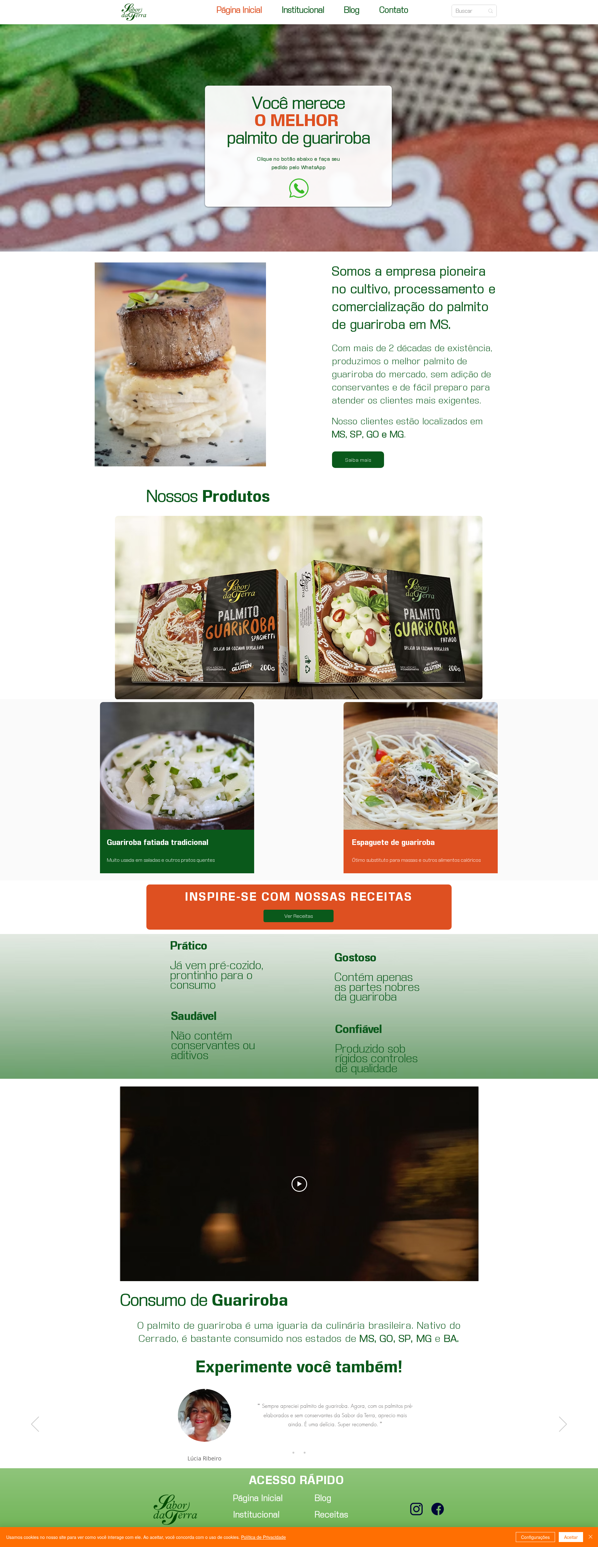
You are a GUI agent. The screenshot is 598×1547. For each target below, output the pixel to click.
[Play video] (299, 1184)
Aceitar (571, 1537)
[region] (177, 788)
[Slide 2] (299, 1453)
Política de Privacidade (263, 1537)
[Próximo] (563, 1425)
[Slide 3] (305, 1453)
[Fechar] (590, 1537)
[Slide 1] (293, 1453)
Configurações (535, 1537)
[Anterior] (35, 1425)
